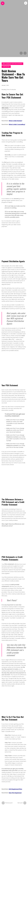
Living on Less (6, 66)
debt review (5, 108)
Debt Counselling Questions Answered (12, 63)
